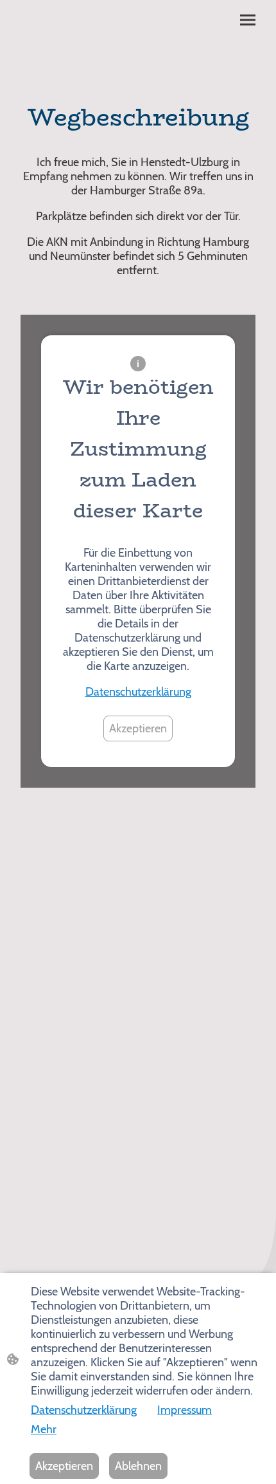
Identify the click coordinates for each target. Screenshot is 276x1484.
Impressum (184, 1410)
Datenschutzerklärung (138, 692)
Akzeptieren (138, 728)
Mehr (43, 1429)
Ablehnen (138, 1466)
